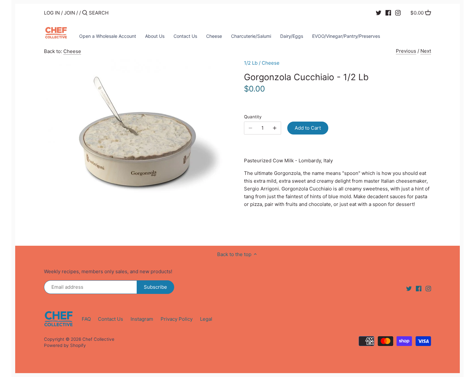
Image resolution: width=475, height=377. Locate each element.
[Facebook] (388, 12)
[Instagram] (398, 12)
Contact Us (110, 319)
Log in (52, 13)
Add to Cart (308, 128)
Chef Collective (98, 339)
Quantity (253, 116)
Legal (206, 319)
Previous (406, 51)
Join (69, 13)
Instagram (142, 319)
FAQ (86, 319)
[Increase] (275, 128)
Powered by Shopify (65, 345)
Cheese (72, 51)
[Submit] (85, 13)
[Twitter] (378, 12)
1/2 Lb (251, 63)
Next (425, 51)
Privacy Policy (177, 319)
